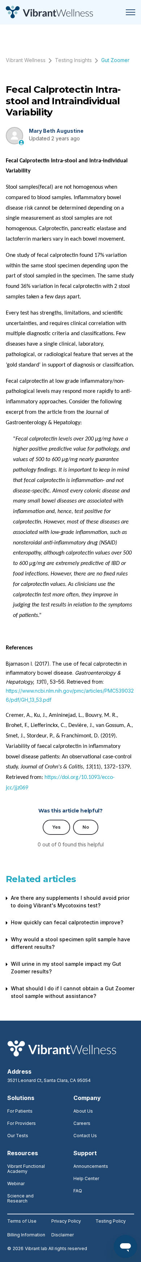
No (85, 827)
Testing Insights (73, 60)
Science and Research (20, 1198)
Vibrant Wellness (26, 60)
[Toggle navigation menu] (130, 12)
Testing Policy (110, 1221)
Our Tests (17, 1135)
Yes (56, 827)
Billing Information (26, 1234)
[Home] (49, 12)
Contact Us (85, 1135)
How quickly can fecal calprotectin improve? (67, 922)
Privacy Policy (66, 1221)
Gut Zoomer (115, 60)
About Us (83, 1111)
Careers (81, 1123)
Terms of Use (22, 1221)
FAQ (77, 1190)
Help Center (86, 1178)
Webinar (16, 1183)
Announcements (90, 1166)
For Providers (21, 1123)
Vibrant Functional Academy (26, 1169)
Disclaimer (62, 1234)
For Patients (20, 1111)
